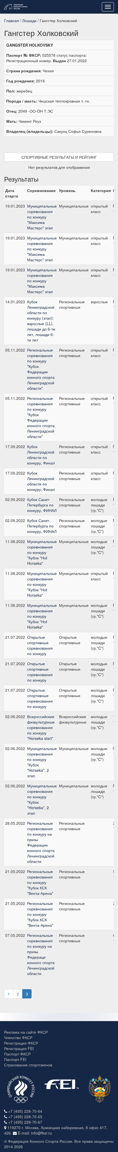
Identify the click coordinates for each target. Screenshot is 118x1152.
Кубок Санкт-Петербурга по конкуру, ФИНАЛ (42, 505)
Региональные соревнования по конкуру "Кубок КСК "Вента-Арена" (40, 882)
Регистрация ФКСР (21, 1043)
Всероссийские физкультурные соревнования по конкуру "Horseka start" (41, 727)
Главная (11, 20)
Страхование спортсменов (28, 1064)
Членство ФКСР (18, 1037)
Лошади (29, 20)
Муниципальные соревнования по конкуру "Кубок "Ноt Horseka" (42, 552)
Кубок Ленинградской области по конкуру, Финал (41, 455)
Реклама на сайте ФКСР (26, 1032)
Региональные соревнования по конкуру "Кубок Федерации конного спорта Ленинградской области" (41, 369)
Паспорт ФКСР (17, 1054)
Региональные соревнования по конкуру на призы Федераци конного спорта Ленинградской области (41, 954)
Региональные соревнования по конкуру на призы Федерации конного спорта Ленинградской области (41, 842)
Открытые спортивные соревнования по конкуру (40, 645)
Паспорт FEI (15, 1059)
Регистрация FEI (19, 1048)
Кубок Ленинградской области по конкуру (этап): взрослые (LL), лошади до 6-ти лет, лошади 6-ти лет (41, 321)
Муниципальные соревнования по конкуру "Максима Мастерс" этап (42, 216)
